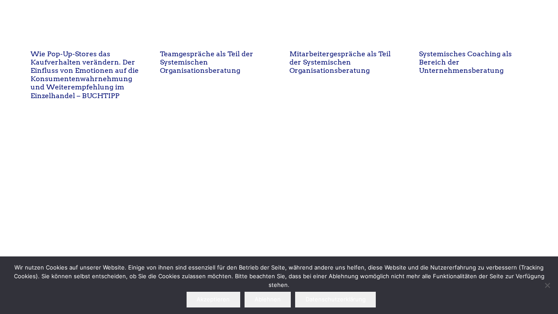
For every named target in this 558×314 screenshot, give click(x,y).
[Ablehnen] (547, 285)
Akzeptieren (213, 299)
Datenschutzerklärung (336, 299)
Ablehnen (268, 299)
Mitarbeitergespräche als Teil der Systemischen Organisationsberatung (340, 62)
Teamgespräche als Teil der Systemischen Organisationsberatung (206, 62)
